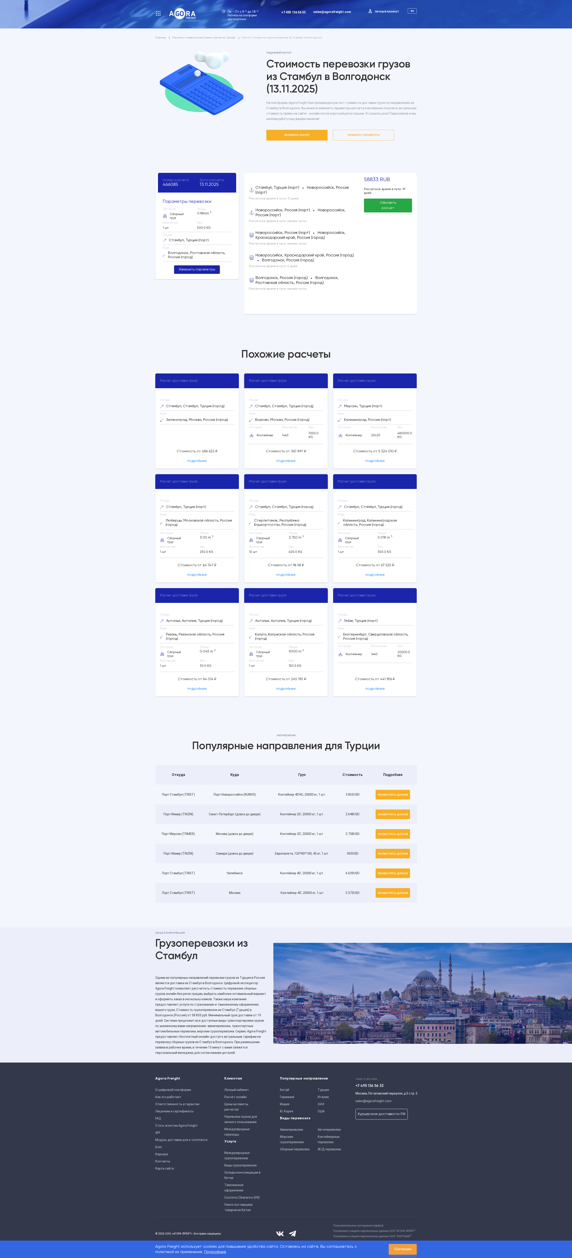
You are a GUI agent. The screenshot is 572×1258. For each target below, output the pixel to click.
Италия (323, 1097)
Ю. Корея (286, 1111)
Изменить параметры (364, 135)
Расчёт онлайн (235, 1097)
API (157, 1132)
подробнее (197, 461)
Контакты (162, 1161)
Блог (158, 1147)
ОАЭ (321, 1104)
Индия (284, 1104)
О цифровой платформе (173, 1090)
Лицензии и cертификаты (174, 1111)
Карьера (161, 1154)
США (321, 1111)
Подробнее (215, 1252)
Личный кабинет (387, 11)
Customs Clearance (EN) (242, 1197)
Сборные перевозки (294, 1149)
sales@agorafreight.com (332, 12)
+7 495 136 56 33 (293, 12)
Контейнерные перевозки (329, 1139)
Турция (323, 1090)
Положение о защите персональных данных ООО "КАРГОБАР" (372, 1236)
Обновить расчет (297, 135)
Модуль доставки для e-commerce (181, 1140)
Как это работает (168, 1097)
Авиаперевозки (291, 1129)
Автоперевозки (329, 1129)
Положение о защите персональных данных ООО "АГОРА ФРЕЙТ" (374, 1231)
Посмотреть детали (393, 794)
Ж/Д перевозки (329, 1149)
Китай (284, 1090)
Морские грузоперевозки (292, 1139)
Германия (287, 1097)
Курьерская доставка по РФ (381, 1114)
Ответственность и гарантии (177, 1104)
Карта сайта (164, 1168)
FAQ (158, 1118)
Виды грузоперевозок (240, 1165)
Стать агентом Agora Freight (176, 1125)
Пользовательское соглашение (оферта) (358, 1225)
